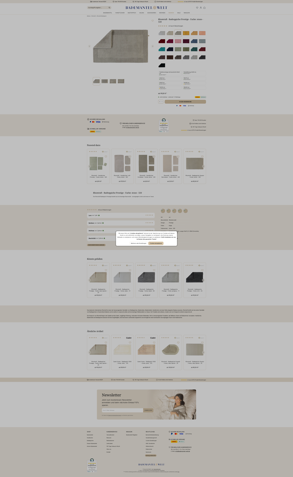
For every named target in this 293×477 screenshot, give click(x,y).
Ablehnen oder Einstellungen (138, 243)
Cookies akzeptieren (156, 243)
